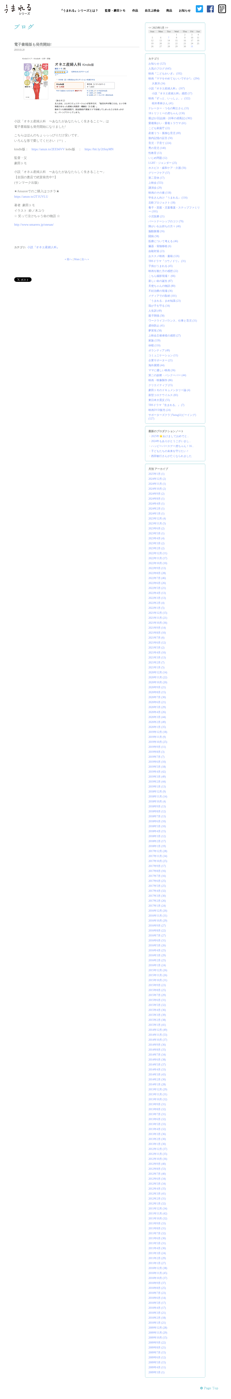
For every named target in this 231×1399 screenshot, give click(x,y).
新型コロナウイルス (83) (163, 395)
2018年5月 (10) (157, 826)
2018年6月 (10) (157, 821)
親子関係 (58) (156, 315)
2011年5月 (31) (157, 1243)
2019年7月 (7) (156, 756)
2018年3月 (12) (157, 836)
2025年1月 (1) (156, 473)
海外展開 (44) (156, 365)
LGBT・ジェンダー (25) (162, 162)
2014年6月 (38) (157, 1059)
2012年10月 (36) (157, 1158)
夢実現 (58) (155, 330)
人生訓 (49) (155, 310)
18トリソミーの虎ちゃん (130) (166, 113)
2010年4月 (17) (157, 1307)
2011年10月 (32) (157, 1218)
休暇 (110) (154, 345)
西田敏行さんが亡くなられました (171, 456)
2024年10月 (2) (157, 488)
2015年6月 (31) (157, 1000)
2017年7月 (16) (157, 876)
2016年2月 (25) (157, 960)
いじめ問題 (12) (157, 158)
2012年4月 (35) (157, 1188)
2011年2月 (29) (157, 1258)
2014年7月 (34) (157, 1054)
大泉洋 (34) (158, 83)
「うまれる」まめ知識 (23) (164, 300)
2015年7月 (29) (157, 995)
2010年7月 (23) (157, 1293)
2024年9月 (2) (156, 493)
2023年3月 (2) (156, 543)
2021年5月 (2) (156, 647)
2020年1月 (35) (157, 727)
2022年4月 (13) (157, 593)
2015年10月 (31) (157, 980)
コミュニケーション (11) (163, 355)
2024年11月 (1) (157, 483)
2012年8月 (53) (157, 1168)
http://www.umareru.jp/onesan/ (34, 224)
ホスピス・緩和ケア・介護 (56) (167, 167)
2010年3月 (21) (157, 1312)
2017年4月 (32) (157, 890)
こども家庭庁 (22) (159, 128)
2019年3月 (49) (157, 776)
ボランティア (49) (159, 350)
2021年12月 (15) (157, 612)
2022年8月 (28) (157, 573)
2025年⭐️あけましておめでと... (170, 436)
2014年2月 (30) (157, 1079)
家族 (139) (154, 340)
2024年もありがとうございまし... (171, 441)
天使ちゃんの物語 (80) (161, 285)
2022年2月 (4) (156, 603)
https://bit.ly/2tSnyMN (99, 149)
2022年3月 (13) (157, 598)
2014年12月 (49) (157, 1029)
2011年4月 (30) (157, 1248)
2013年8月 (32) (157, 1109)
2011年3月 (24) (157, 1253)
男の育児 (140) (157, 148)
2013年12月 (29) (157, 1089)
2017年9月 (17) (157, 866)
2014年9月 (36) (157, 1044)
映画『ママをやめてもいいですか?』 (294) (173, 78)
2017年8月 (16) (157, 871)
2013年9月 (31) (157, 1104)
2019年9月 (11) (157, 746)
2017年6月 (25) (157, 880)
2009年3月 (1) (156, 1372)
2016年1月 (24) (157, 965)
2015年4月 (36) (157, 1010)
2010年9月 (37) (157, 1283)
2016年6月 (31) (157, 940)
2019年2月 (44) (157, 781)
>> (166, 27)
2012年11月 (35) (157, 1154)
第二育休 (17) (156, 177)
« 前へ (68, 259)
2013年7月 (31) (157, 1114)
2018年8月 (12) (157, 811)
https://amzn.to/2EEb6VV (48, 149)
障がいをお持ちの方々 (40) (164, 226)
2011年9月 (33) (157, 1223)
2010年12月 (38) (157, 1268)
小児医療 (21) (156, 216)
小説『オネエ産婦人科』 (43, 247)
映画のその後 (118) (159, 192)
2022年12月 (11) (157, 553)
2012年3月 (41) (157, 1193)
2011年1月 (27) (157, 1263)
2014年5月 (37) (157, 1064)
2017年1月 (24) (157, 905)
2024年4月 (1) (156, 503)
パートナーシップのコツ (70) (165, 221)
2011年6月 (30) (157, 1238)
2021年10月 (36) (157, 622)
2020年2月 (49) (157, 722)
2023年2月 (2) (156, 548)
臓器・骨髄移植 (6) (159, 246)
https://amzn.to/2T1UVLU (31, 196)
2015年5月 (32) (157, 1005)
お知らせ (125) (157, 63)
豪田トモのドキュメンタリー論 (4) (169, 390)
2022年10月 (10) (157, 563)
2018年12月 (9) (157, 791)
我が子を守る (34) (159, 305)
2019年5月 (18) (157, 766)
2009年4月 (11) (157, 1367)
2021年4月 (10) (157, 652)
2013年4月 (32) (157, 1129)
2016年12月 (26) (157, 910)
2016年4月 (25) (157, 950)
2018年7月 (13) (157, 816)
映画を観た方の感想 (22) (163, 271)
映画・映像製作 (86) (160, 380)
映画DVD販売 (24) (159, 410)
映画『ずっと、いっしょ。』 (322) (169, 98)
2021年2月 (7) (156, 662)
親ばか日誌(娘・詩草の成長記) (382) (170, 118)
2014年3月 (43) (157, 1074)
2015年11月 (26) (157, 975)
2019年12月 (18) (157, 732)
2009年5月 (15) (157, 1362)
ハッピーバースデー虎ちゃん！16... (172, 446)
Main (77, 259)
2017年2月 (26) (157, 900)
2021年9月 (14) (157, 627)
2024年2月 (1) (156, 508)
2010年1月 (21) (157, 1322)
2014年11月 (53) (157, 1034)
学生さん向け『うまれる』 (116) (167, 197)
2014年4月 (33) (157, 1069)
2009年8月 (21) (157, 1347)
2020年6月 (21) (157, 702)
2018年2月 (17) (157, 841)
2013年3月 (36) (157, 1134)
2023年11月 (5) (157, 523)
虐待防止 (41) (156, 325)
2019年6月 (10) (157, 761)
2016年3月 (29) (157, 955)
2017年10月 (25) (157, 861)
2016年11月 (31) (157, 915)
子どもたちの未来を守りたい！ (170, 451)
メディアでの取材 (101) (162, 295)
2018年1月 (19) (157, 846)
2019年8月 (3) (156, 751)
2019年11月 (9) (157, 737)
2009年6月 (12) (157, 1357)
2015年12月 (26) (157, 970)
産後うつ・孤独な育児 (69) (164, 133)
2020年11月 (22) (157, 677)
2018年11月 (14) (157, 796)
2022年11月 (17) (157, 558)
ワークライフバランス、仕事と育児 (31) (172, 320)
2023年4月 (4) (156, 538)
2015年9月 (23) (157, 985)
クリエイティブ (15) (160, 385)
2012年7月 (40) (157, 1173)
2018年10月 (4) (157, 801)
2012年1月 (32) (157, 1203)
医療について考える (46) (163, 241)
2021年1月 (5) (156, 667)
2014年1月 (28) (157, 1084)
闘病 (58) (153, 236)
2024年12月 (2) (157, 478)
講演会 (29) (155, 187)
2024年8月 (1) (156, 498)
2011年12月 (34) (157, 1208)
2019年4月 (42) (157, 771)
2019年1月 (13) (157, 786)
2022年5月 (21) (157, 588)
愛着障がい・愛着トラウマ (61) (167, 123)
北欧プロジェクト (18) (161, 202)
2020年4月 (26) (157, 712)
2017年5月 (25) (157, 885)
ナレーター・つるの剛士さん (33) (168, 108)
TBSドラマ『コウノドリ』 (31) (167, 261)
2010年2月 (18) (157, 1317)
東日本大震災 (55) (159, 400)
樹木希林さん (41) (162, 103)
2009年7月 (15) (157, 1352)
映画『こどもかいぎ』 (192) (165, 73)
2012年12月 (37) (157, 1149)
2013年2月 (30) (157, 1139)
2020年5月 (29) (157, 707)
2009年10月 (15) (157, 1337)
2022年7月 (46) (157, 578)
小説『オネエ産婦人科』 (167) (166, 88)
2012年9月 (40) (157, 1163)
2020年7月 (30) (157, 697)
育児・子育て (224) (159, 143)
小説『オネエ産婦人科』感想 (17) (172, 93)
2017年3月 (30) (157, 895)
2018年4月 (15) (157, 831)
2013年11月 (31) (157, 1094)
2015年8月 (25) (157, 990)
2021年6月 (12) (157, 642)
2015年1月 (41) (157, 1024)
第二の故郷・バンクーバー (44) (167, 375)
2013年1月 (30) (157, 1144)
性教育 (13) (155, 153)
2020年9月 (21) (157, 687)
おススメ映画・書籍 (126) (163, 256)
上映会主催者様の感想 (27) (164, 335)
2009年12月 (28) (157, 1327)
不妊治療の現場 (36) (160, 290)
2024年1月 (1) (156, 513)
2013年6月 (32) (157, 1119)
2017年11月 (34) (157, 856)
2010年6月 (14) (157, 1297)
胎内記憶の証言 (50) (160, 138)
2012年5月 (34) (157, 1183)
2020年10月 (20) (157, 682)
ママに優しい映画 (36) (161, 370)
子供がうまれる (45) (160, 266)
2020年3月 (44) (157, 717)
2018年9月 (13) (157, 806)
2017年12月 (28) (157, 851)
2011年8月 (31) (157, 1228)
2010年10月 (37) (157, 1278)
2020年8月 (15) (157, 692)
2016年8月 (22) (157, 930)
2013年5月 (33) (157, 1124)
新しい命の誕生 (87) (160, 281)
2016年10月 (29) (157, 920)
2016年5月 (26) (157, 945)
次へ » (85, 259)
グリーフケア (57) (159, 172)
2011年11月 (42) (157, 1213)
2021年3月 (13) (157, 657)
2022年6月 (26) (157, 583)
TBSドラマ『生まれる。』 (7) (166, 405)
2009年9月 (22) (157, 1342)
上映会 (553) (155, 182)
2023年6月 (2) (156, 528)
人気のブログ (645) (159, 68)
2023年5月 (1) (156, 533)
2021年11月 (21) (157, 617)
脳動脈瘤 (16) (156, 231)
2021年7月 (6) (156, 637)
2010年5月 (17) (157, 1302)
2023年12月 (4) (157, 518)
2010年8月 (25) (157, 1288)
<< (150, 27)
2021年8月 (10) (157, 632)
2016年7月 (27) (157, 935)
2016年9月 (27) (157, 925)
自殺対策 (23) (156, 251)
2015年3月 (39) (157, 1015)
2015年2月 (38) (157, 1019)
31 (192, 46)
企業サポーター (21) (160, 360)
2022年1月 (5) (156, 607)
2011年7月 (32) (157, 1233)
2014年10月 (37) (157, 1039)
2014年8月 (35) (157, 1049)
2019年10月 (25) (157, 742)
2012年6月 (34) (157, 1178)
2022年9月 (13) (157, 568)
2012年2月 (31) (157, 1198)
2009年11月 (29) (157, 1332)
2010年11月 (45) (157, 1273)
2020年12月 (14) (157, 672)
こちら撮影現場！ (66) (161, 276)
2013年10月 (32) (157, 1099)
